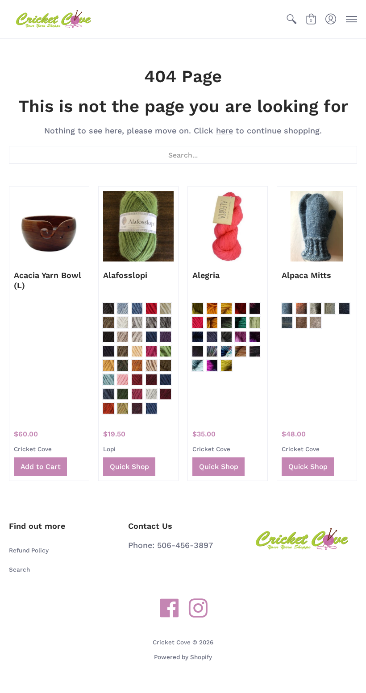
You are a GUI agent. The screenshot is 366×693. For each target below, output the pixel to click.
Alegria (206, 275)
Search (19, 569)
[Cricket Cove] (53, 19)
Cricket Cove (33, 448)
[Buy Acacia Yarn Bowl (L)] (49, 226)
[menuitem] (291, 19)
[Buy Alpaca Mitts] (317, 226)
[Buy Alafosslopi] (138, 226)
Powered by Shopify (183, 656)
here (224, 130)
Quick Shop (129, 466)
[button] (291, 19)
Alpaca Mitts (306, 275)
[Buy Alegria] (227, 226)
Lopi (109, 448)
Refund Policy (29, 550)
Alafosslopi (125, 275)
